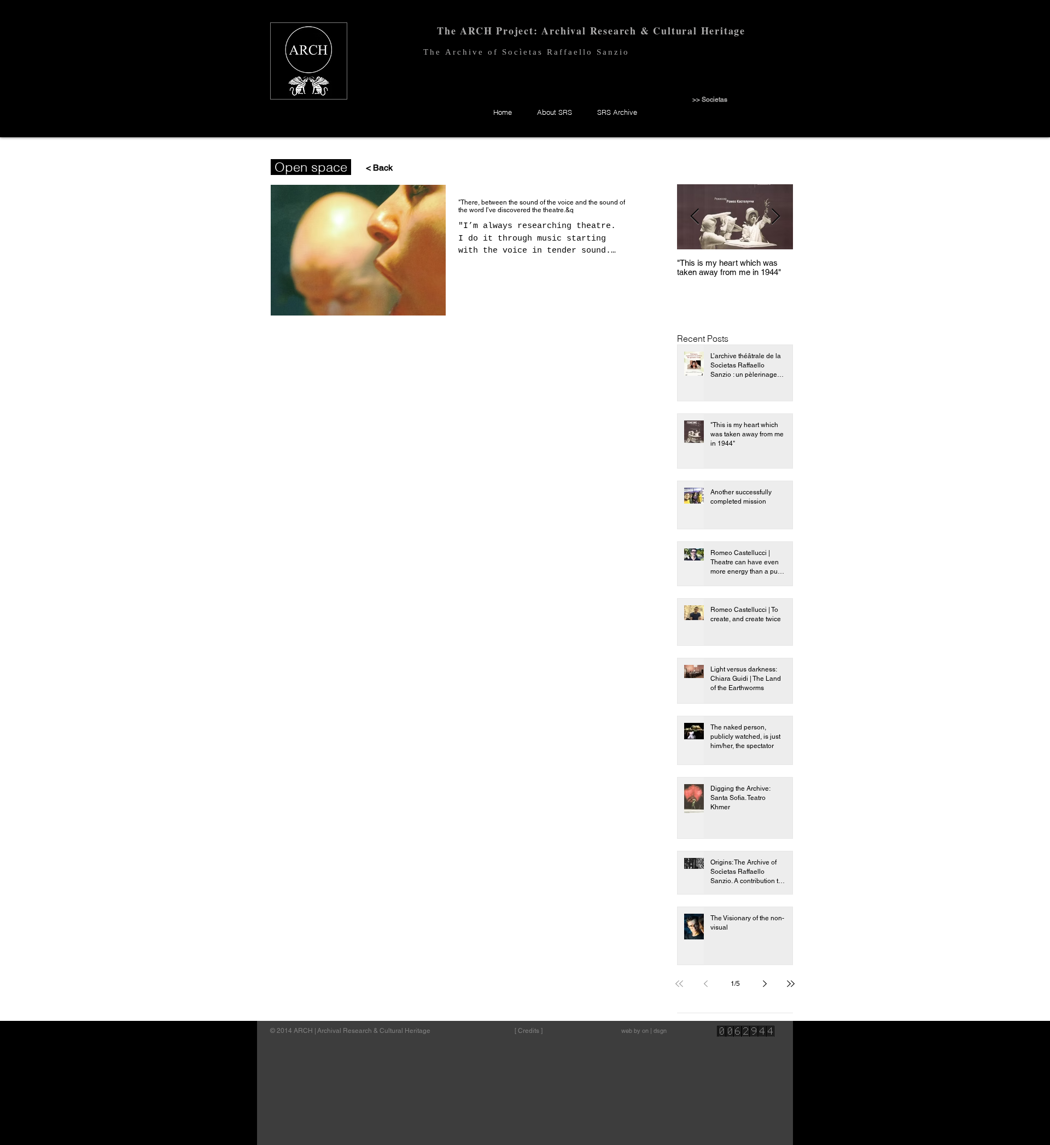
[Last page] (791, 984)
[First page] (679, 984)
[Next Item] (775, 216)
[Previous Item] (694, 216)
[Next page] (764, 984)
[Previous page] (705, 984)
